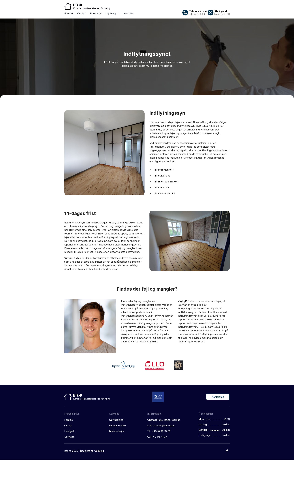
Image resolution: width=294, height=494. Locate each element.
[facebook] (227, 450)
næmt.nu (99, 450)
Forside (68, 13)
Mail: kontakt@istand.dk (161, 425)
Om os (81, 13)
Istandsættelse (117, 425)
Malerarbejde (116, 431)
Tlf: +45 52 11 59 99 (159, 431)
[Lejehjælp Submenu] (118, 13)
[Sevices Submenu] (99, 13)
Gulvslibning (116, 419)
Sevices (93, 13)
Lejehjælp (111, 13)
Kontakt (128, 13)
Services (69, 436)
